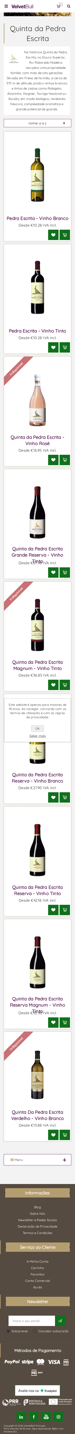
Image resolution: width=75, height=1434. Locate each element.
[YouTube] (46, 1417)
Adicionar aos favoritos (53, 235)
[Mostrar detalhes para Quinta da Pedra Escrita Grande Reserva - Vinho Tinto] (37, 512)
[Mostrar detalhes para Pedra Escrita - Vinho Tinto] (37, 287)
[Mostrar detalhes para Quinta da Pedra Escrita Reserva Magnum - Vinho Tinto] (37, 962)
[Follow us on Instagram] (58, 1417)
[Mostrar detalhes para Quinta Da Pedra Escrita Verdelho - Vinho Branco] (37, 1075)
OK (37, 728)
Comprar (65, 235)
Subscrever (20, 1331)
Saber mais (37, 736)
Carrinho (60, 4)
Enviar (60, 1321)
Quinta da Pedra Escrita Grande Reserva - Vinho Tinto (37, 555)
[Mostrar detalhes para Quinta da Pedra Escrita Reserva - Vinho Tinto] (37, 850)
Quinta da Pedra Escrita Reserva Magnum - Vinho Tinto (37, 1005)
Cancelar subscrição (53, 1331)
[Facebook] (34, 1417)
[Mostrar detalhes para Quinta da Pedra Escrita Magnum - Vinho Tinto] (37, 625)
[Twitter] (21, 1417)
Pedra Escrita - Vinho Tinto (37, 331)
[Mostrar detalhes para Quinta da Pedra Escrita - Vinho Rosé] (37, 400)
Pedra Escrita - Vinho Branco (37, 218)
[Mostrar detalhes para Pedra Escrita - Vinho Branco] (37, 175)
